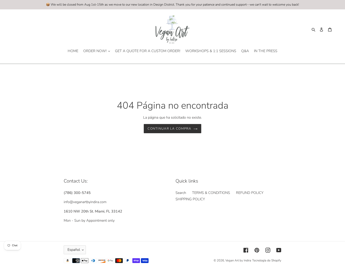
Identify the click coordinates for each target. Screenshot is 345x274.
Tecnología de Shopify (266, 260)
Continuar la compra (169, 128)
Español (73, 249)
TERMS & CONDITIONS (211, 192)
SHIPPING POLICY (190, 199)
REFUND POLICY (250, 192)
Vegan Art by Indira (238, 260)
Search (180, 192)
